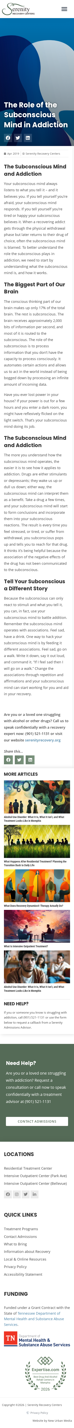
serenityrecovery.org (43, 740)
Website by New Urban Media (52, 1420)
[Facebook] (8, 1194)
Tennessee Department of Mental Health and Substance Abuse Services (34, 1319)
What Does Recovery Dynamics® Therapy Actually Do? (33, 905)
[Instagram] (17, 1194)
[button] (64, 9)
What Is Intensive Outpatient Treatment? (26, 946)
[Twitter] (26, 1194)
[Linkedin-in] (34, 1194)
